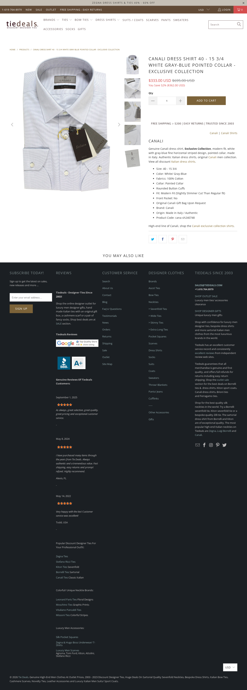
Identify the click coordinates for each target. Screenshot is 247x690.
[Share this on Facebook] (163, 239)
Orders (106, 329)
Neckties (153, 302)
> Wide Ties (155, 316)
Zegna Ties (62, 556)
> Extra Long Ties (158, 329)
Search (106, 281)
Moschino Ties (64, 604)
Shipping (107, 343)
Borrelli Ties (62, 572)
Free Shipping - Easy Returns (81, 9)
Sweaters (154, 378)
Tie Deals (23, 677)
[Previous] (12, 125)
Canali (214, 133)
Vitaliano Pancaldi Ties (68, 610)
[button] (51, 20)
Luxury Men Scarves (67, 650)
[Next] (119, 125)
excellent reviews (204, 353)
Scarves (153, 343)
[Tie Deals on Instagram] (211, 445)
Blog (104, 302)
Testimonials (109, 316)
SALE (59, 323)
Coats (152, 371)
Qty (151, 93)
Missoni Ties (63, 615)
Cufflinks (154, 398)
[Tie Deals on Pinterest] (218, 445)
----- (150, 405)
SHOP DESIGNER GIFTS (208, 311)
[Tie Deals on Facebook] (204, 445)
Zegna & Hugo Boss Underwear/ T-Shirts (75, 644)
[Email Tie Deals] (198, 445)
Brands (153, 281)
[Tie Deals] (22, 24)
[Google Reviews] (77, 346)
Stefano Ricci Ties (65, 561)
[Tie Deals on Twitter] (225, 445)
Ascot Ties (154, 288)
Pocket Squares (157, 336)
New (29, 9)
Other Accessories (159, 412)
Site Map (107, 364)
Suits (151, 364)
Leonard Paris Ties (66, 599)
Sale (39, 9)
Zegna (212, 431)
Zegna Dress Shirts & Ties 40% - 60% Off (123, 2)
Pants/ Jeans (156, 391)
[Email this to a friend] (183, 239)
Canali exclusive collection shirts (213, 226)
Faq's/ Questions (112, 309)
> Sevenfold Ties (158, 309)
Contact (106, 295)
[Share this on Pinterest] (173, 239)
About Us (107, 288)
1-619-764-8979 (12, 9)
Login (226, 9)
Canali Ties (62, 577)
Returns (106, 336)
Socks (152, 357)
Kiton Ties (61, 567)
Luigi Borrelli (224, 431)
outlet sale (223, 380)
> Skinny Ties (156, 322)
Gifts (151, 419)
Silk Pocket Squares (67, 637)
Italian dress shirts (183, 161)
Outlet (51, 9)
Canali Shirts (229, 133)
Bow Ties (154, 295)
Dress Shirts (155, 350)
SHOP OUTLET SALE (206, 296)
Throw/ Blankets (158, 385)
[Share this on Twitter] (153, 239)
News (105, 322)
